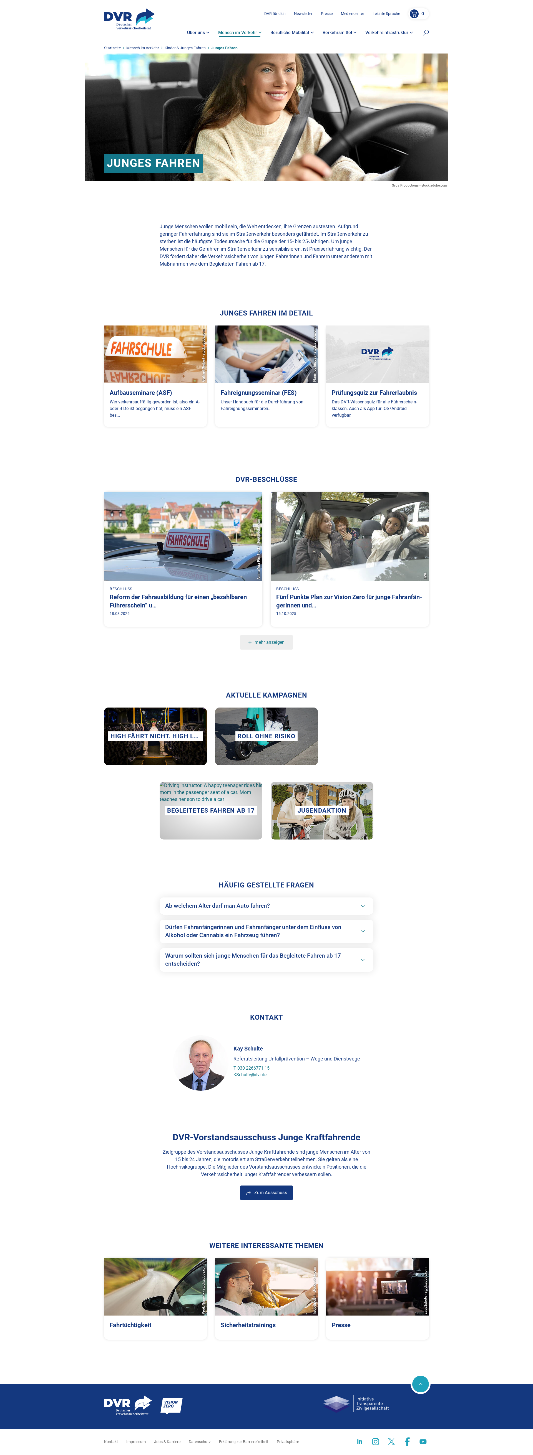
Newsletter (303, 13)
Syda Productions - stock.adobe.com (419, 185)
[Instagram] (375, 1442)
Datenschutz (200, 1441)
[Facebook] (407, 1442)
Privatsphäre (288, 1441)
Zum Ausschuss (270, 1192)
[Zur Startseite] (129, 18)
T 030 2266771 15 (251, 1068)
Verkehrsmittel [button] (337, 32)
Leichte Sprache (386, 13)
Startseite (112, 48)
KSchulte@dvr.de (249, 1074)
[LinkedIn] (360, 1442)
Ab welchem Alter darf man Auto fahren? (217, 905)
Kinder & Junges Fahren (185, 48)
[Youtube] (423, 1442)
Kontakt (111, 1441)
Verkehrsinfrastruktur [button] (386, 32)
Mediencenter (352, 13)
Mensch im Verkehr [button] (237, 32)
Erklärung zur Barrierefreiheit (243, 1441)
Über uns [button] (196, 32)
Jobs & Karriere (167, 1441)
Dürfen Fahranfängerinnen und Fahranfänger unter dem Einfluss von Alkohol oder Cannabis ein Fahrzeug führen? (253, 931)
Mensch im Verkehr (142, 48)
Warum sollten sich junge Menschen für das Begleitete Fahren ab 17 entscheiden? (253, 959)
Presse (327, 13)
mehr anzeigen (270, 642)
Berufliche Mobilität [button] (289, 32)
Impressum (136, 1441)
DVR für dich (275, 13)
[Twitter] (391, 1442)
